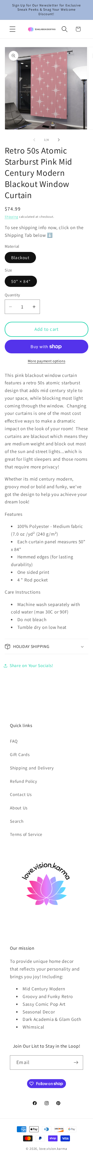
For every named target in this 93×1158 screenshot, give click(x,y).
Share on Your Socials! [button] (31, 665)
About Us (19, 808)
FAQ (14, 741)
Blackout (20, 257)
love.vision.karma (53, 1148)
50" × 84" (21, 281)
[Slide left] (34, 139)
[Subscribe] (76, 1062)
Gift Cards (20, 754)
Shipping (11, 216)
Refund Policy (23, 781)
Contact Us (21, 794)
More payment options (46, 361)
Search (17, 821)
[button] (12, 29)
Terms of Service (26, 834)
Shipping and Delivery (32, 768)
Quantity (12, 295)
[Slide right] (58, 139)
